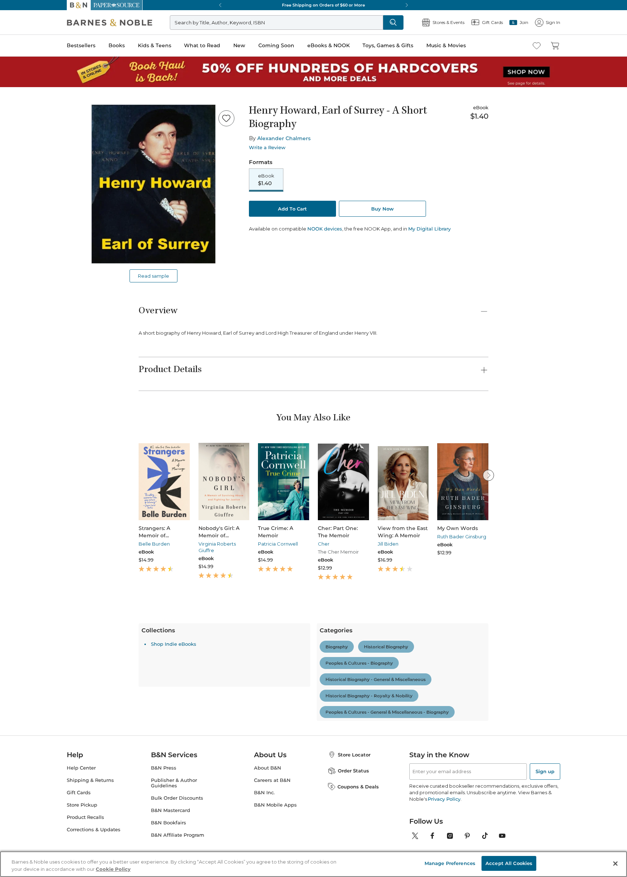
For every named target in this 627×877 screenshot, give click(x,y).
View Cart (607, 833)
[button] (313, 438)
